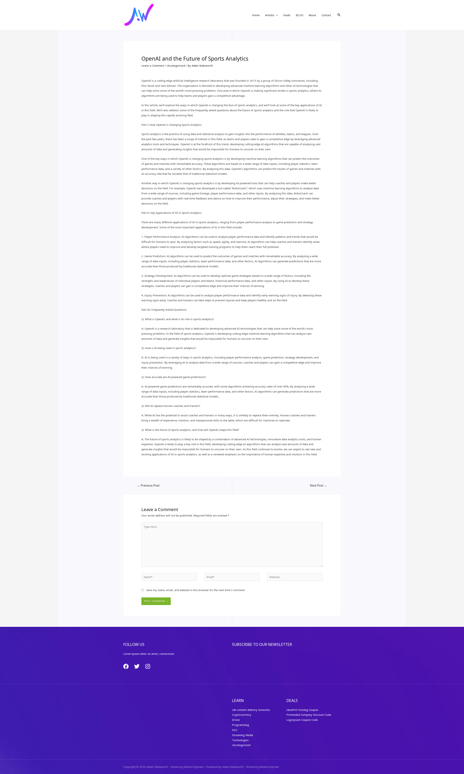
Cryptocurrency (241, 714)
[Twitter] (137, 666)
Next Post (318, 485)
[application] (276, 15)
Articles (269, 15)
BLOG (299, 15)
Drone (236, 720)
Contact (326, 15)
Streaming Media (242, 735)
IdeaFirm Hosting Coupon (302, 710)
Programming (240, 725)
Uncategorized (176, 65)
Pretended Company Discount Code (308, 714)
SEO (234, 730)
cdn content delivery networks (251, 710)
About (312, 15)
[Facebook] (126, 666)
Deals (286, 15)
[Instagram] (147, 666)
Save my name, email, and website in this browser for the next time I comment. (195, 590)
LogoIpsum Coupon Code (302, 720)
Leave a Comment (152, 65)
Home (256, 15)
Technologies (240, 740)
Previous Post (148, 485)
